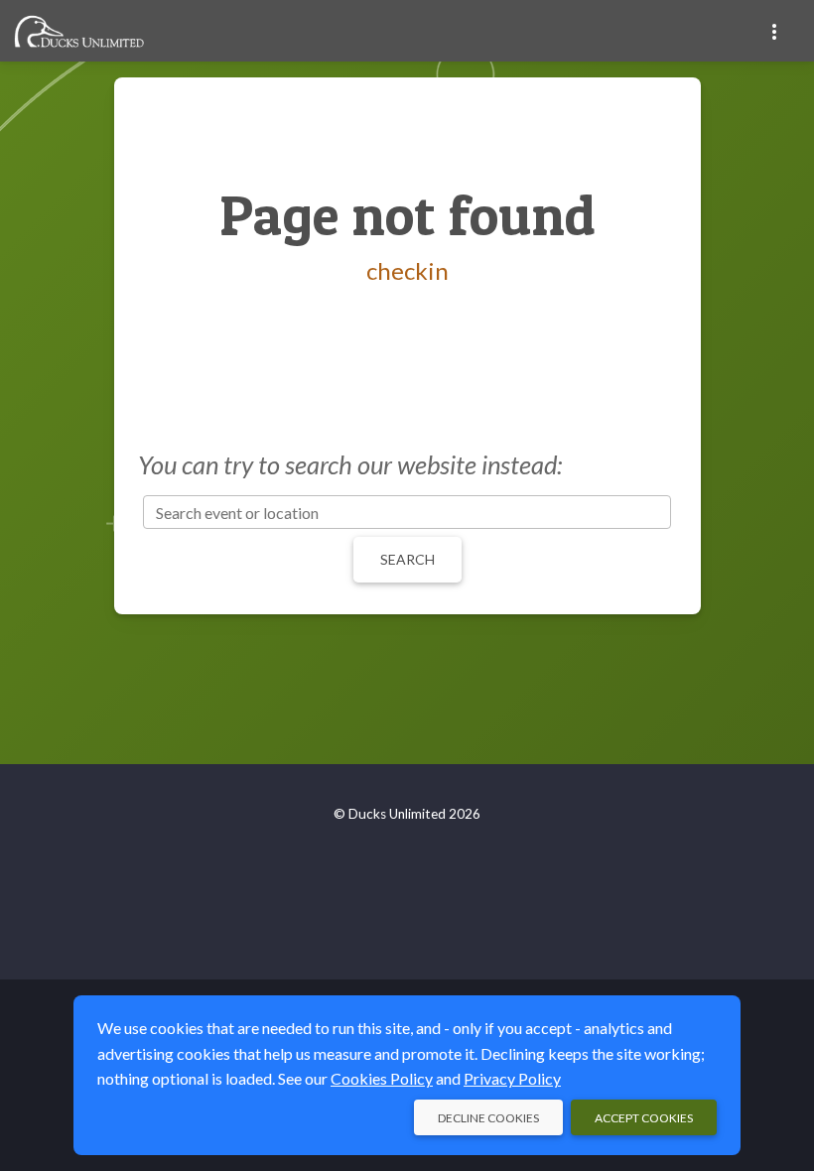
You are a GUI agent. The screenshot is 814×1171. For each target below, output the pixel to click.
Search (407, 559)
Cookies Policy (382, 1078)
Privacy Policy (512, 1078)
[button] (774, 31)
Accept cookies (644, 1117)
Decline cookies (488, 1117)
